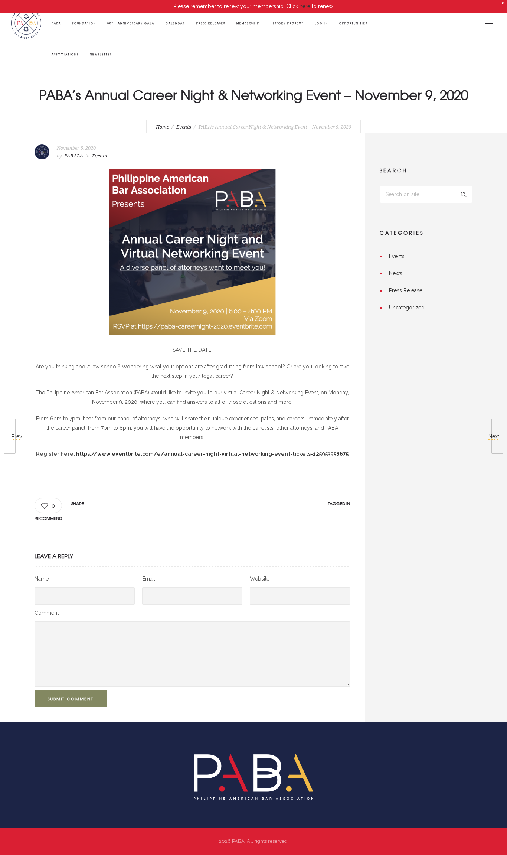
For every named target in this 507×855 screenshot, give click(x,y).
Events (183, 127)
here (305, 6)
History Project (287, 23)
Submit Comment (71, 699)
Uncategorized (407, 308)
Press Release (405, 290)
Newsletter (101, 54)
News (395, 273)
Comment (47, 613)
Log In (321, 23)
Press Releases (210, 23)
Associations (65, 54)
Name (42, 579)
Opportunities (353, 23)
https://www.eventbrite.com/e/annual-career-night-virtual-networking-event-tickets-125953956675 (212, 454)
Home (162, 127)
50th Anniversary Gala (130, 23)
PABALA (73, 156)
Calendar (175, 23)
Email (148, 579)
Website (259, 579)
